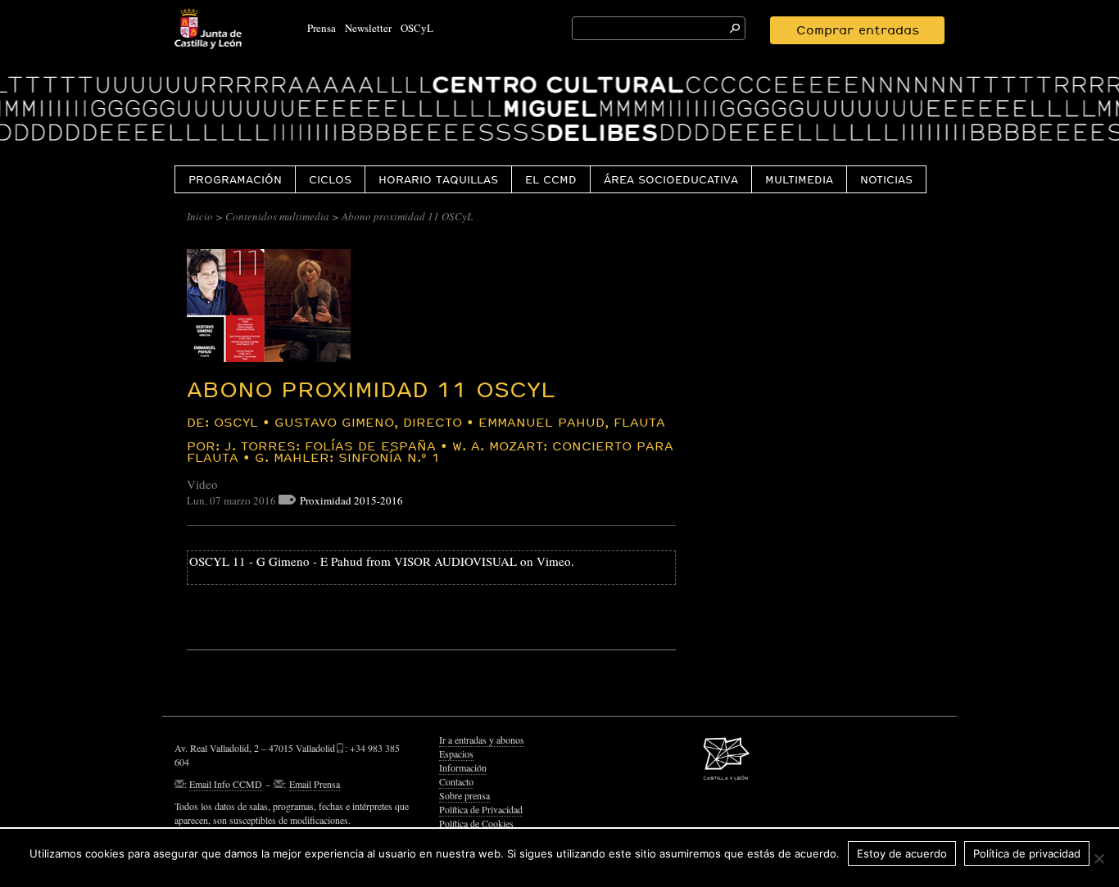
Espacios (456, 753)
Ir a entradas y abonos (481, 739)
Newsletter (368, 27)
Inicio (200, 216)
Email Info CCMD (225, 783)
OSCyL (417, 27)
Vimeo (554, 561)
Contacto (456, 781)
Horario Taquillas (438, 179)
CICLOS (330, 179)
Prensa (321, 27)
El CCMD (551, 179)
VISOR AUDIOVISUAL (455, 561)
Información (463, 767)
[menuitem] (234, 178)
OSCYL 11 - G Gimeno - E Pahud (276, 561)
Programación (235, 179)
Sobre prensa (464, 795)
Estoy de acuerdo (902, 853)
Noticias (886, 179)
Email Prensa (314, 783)
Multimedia (799, 179)
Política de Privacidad (481, 809)
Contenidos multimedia (277, 216)
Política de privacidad (1026, 853)
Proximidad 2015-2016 (351, 500)
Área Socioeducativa (671, 179)
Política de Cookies (476, 823)
